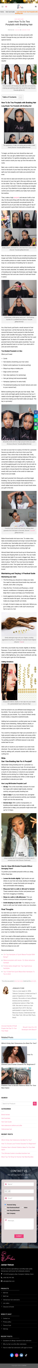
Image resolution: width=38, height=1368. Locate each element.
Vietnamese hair (6, 1129)
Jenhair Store (26, 30)
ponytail (16, 197)
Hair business (5, 1118)
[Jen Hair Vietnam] (20, 6)
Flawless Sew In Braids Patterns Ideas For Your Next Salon (18, 1148)
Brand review (5, 1115)
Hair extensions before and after (11, 1125)
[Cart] (36, 7)
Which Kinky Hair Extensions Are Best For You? (19, 1043)
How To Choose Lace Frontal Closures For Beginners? (18, 1144)
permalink (33, 981)
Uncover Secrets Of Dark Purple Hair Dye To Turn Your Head (9, 1028)
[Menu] (2, 6)
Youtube (32, 530)
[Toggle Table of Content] (19, 97)
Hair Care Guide (10, 12)
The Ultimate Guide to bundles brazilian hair (15, 1153)
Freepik (21, 642)
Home (2, 12)
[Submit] (35, 1103)
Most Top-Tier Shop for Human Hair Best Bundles (17, 1157)
